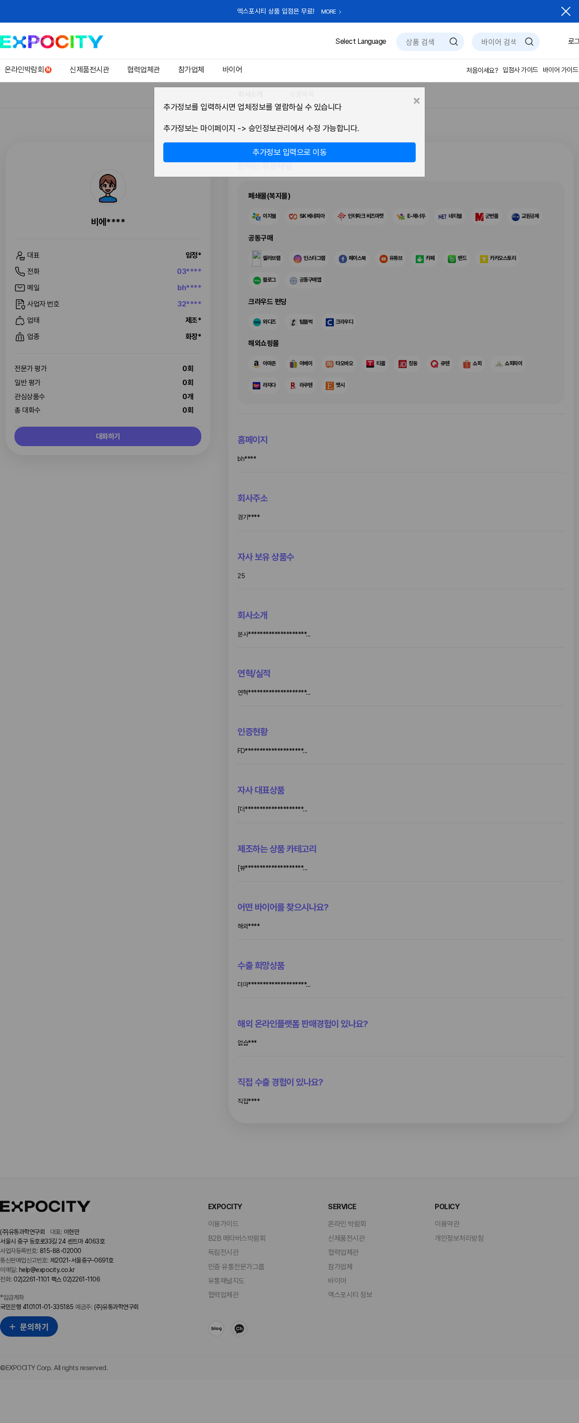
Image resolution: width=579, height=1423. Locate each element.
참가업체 (191, 69)
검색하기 (454, 42)
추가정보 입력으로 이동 (289, 152)
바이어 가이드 (561, 70)
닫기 (566, 11)
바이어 (232, 69)
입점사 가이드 (520, 70)
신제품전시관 (89, 69)
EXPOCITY (51, 41)
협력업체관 (143, 69)
